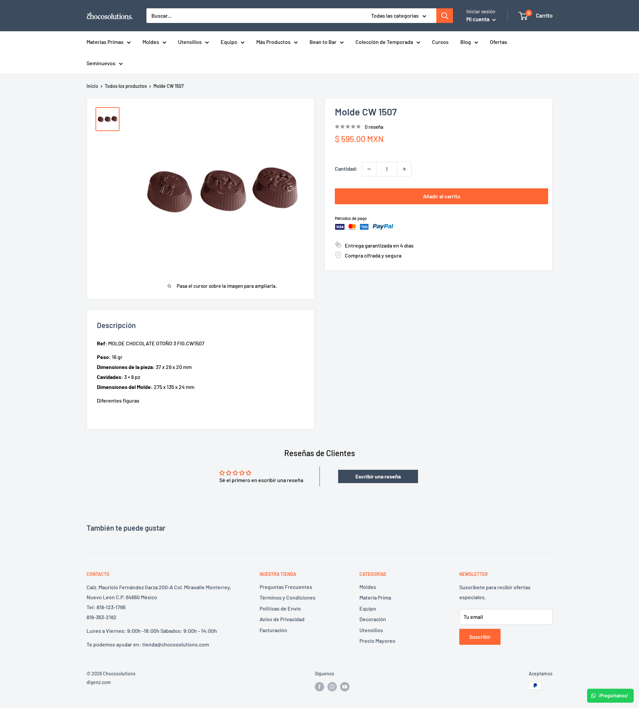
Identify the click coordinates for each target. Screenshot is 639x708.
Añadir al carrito (441, 196)
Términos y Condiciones (288, 597)
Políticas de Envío (280, 608)
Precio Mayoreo (377, 640)
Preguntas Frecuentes (286, 587)
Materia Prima (375, 597)
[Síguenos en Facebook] (319, 686)
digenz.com (99, 682)
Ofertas (498, 42)
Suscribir (480, 636)
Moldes (150, 42)
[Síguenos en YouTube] (344, 686)
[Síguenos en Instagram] (332, 686)
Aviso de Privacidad (282, 619)
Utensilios (190, 42)
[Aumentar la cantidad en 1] (404, 169)
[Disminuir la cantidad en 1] (369, 169)
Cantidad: (346, 168)
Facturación (273, 630)
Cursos (440, 42)
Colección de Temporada (384, 42)
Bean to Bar (323, 42)
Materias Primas (105, 42)
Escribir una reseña (378, 476)
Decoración (372, 619)
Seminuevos (101, 63)
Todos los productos (126, 86)
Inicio (92, 86)
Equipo (229, 42)
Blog (465, 42)
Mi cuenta (478, 19)
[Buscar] (444, 15)
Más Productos (273, 42)
